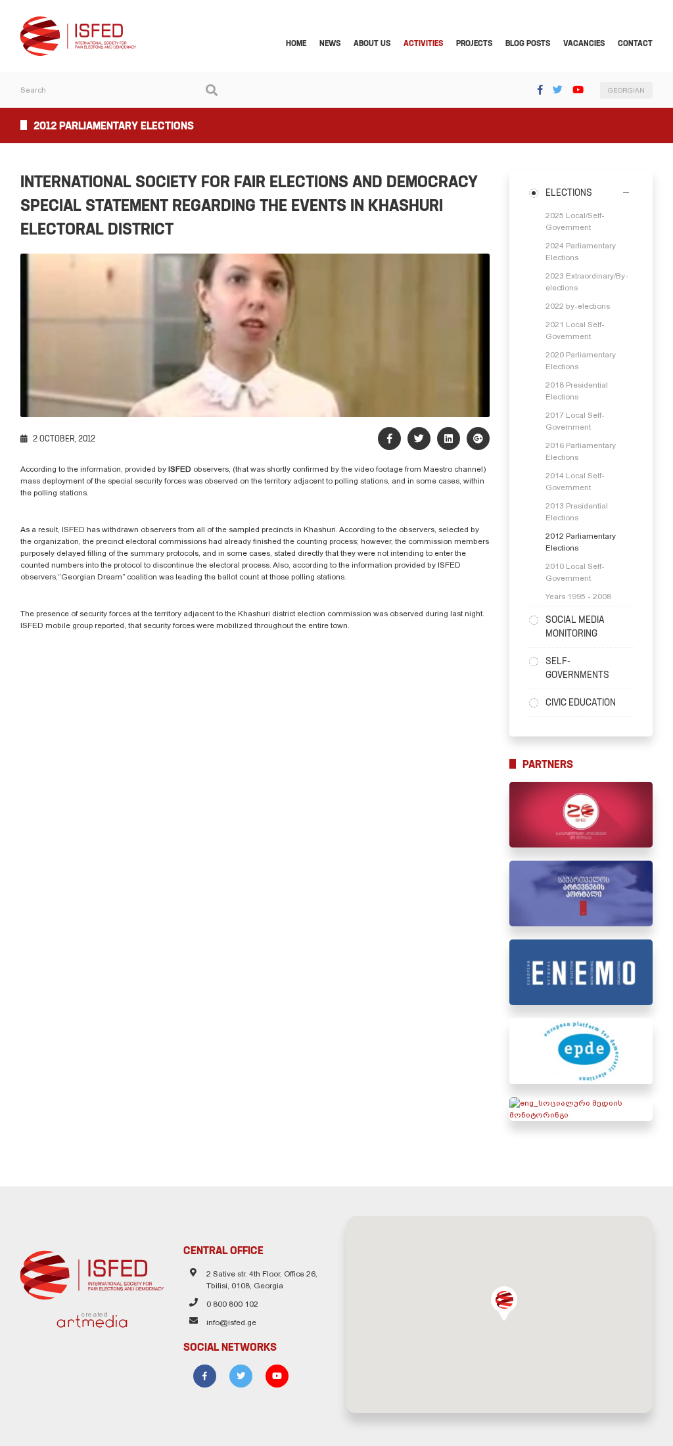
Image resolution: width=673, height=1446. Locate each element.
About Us (372, 43)
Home (296, 43)
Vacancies (584, 43)
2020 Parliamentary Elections (580, 360)
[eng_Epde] (581, 1051)
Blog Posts (527, 43)
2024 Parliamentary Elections (580, 251)
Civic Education (580, 702)
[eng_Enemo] (581, 972)
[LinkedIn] (448, 438)
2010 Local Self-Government (575, 572)
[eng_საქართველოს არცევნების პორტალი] (581, 893)
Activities (423, 43)
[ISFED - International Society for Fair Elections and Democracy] (78, 22)
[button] (504, 1303)
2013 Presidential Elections (576, 511)
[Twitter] (558, 89)
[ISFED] (92, 1272)
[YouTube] (578, 89)
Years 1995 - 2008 (578, 596)
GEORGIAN (626, 90)
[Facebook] (540, 89)
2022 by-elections (577, 306)
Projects (474, 43)
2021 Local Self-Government (575, 330)
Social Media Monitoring (575, 626)
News (329, 43)
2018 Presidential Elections (576, 390)
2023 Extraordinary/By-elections (586, 281)
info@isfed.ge (231, 1322)
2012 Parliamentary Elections (580, 542)
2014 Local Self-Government (575, 481)
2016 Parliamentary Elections (580, 451)
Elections (568, 192)
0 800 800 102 (232, 1304)
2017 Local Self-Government (575, 421)
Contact (635, 43)
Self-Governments (577, 668)
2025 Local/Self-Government (575, 221)
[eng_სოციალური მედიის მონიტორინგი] (581, 1109)
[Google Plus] (478, 438)
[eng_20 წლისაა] (581, 814)
